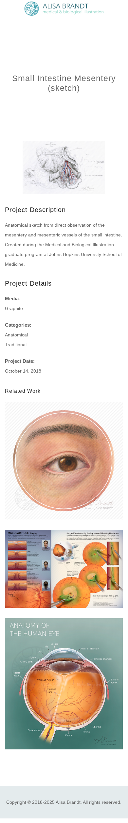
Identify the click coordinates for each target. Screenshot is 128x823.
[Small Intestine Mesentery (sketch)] (64, 167)
